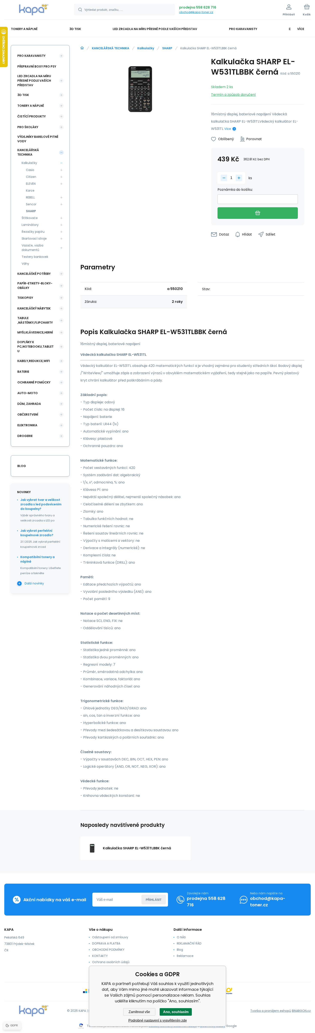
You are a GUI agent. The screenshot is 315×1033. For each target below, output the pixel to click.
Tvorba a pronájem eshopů (270, 1011)
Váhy (25, 263)
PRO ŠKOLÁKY (27, 127)
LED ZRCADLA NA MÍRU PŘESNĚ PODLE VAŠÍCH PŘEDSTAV (34, 80)
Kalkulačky (145, 48)
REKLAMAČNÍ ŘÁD (189, 943)
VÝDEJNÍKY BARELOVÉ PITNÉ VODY (37, 139)
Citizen (31, 177)
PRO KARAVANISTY (31, 56)
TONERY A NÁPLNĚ (30, 106)
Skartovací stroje (34, 238)
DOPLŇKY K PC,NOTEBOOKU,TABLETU (35, 346)
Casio (30, 170)
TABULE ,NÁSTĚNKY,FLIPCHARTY (35, 320)
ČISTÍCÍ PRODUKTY (31, 116)
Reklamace (185, 956)
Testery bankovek (35, 257)
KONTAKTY (100, 956)
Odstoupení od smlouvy (110, 937)
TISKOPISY (25, 298)
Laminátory (30, 225)
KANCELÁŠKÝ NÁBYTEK (34, 308)
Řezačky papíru (33, 232)
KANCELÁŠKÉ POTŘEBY (34, 274)
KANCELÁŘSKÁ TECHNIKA (110, 48)
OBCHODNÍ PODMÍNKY (108, 949)
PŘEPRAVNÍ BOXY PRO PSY (36, 66)
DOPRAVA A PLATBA (106, 943)
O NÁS (181, 937)
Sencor (31, 204)
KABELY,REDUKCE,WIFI (33, 361)
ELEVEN (31, 184)
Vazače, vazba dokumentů (32, 247)
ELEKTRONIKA (27, 425)
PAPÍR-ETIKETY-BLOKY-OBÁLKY (34, 285)
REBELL (30, 197)
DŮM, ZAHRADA (29, 404)
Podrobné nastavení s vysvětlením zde (157, 1020)
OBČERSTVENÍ (27, 414)
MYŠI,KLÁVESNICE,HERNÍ (35, 332)
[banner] (33, 10)
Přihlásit (154, 899)
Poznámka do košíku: (235, 189)
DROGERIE (25, 436)
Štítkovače (30, 218)
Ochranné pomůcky (33, 382)
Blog (180, 949)
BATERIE (23, 371)
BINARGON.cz (301, 1011)
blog (21, 466)
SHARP (167, 48)
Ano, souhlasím (176, 1012)
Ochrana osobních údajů (110, 962)
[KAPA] (82, 48)
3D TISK (23, 95)
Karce (30, 190)
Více (227, 129)
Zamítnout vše (139, 1012)
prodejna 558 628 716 (197, 7)
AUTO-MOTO (27, 393)
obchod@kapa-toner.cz (196, 12)
